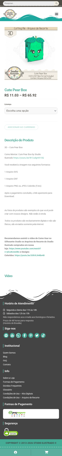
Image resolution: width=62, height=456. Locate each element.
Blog (5, 356)
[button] (56, 13)
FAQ (5, 360)
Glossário (7, 390)
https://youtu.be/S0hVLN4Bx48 (30, 255)
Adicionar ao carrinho (21, 127)
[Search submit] (56, 3)
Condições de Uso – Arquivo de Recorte (21, 397)
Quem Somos (9, 353)
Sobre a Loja (9, 378)
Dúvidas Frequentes (12, 386)
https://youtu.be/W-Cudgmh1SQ (28, 158)
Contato (7, 364)
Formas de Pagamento (13, 382)
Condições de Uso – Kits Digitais (18, 393)
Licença (8, 104)
